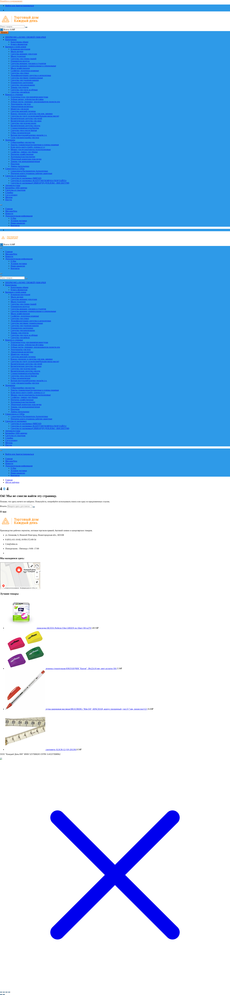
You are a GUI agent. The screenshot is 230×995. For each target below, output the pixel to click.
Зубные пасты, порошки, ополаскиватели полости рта (35, 102)
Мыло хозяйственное (20, 68)
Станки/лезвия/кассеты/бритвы (25, 128)
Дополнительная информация (18, 216)
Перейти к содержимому (11, 1)
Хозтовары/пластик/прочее (23, 157)
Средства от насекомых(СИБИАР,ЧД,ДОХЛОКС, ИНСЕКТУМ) (40, 183)
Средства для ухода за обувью (24, 90)
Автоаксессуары (12, 185)
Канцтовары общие (19, 42)
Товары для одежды (20, 87)
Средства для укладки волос (23, 123)
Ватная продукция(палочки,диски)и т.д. (29, 135)
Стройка (9, 192)
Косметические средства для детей (26, 118)
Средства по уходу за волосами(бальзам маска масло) (35, 116)
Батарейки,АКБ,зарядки (16, 188)
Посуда (8, 200)
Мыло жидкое (17, 51)
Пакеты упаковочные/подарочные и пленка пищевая (35, 145)
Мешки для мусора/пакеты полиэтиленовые (31, 149)
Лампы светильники (20, 166)
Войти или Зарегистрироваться (19, 6)
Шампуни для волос (20, 109)
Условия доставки (19, 221)
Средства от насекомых (16, 176)
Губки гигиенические (20, 133)
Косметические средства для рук (25, 125)
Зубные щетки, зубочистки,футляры (27, 99)
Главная (9, 209)
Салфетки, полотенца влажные (25, 70)
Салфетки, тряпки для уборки (24, 152)
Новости (9, 213)
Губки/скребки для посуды (23, 142)
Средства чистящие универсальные (27, 78)
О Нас (13, 218)
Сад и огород (11, 195)
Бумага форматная (19, 44)
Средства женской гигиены (23, 111)
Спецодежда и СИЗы (14, 168)
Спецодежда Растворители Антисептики (29, 171)
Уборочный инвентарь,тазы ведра (26, 159)
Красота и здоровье (14, 94)
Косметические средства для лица (26, 121)
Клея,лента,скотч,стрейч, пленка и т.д (28, 147)
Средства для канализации (23, 85)
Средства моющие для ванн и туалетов (28, 63)
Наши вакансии (18, 223)
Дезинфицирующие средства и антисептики (31, 75)
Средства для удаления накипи (25, 80)
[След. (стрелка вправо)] (4, 994)
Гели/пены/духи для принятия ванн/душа (29, 97)
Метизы (9, 197)
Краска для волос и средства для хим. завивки (32, 113)
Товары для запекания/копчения (25, 161)
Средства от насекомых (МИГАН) (26, 178)
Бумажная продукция (20, 49)
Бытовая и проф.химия (15, 47)
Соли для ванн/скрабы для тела (25, 137)
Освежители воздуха (20, 61)
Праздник (15, 164)
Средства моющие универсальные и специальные (33, 66)
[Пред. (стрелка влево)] (1, 994)
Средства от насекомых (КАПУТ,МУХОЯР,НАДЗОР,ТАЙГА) (38, 180)
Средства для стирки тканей (23, 59)
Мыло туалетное (18, 56)
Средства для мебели (20, 92)
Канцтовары (11, 39)
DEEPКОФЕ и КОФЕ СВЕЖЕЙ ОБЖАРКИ (25, 37)
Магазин (11, 211)
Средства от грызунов (15, 190)
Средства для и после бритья (24, 130)
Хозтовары (10, 140)
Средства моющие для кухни (24, 54)
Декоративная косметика (22, 106)
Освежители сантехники (22, 82)
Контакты (15, 225)
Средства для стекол (20, 73)
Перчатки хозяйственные (22, 154)
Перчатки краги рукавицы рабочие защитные (31, 173)
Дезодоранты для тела (21, 104)
